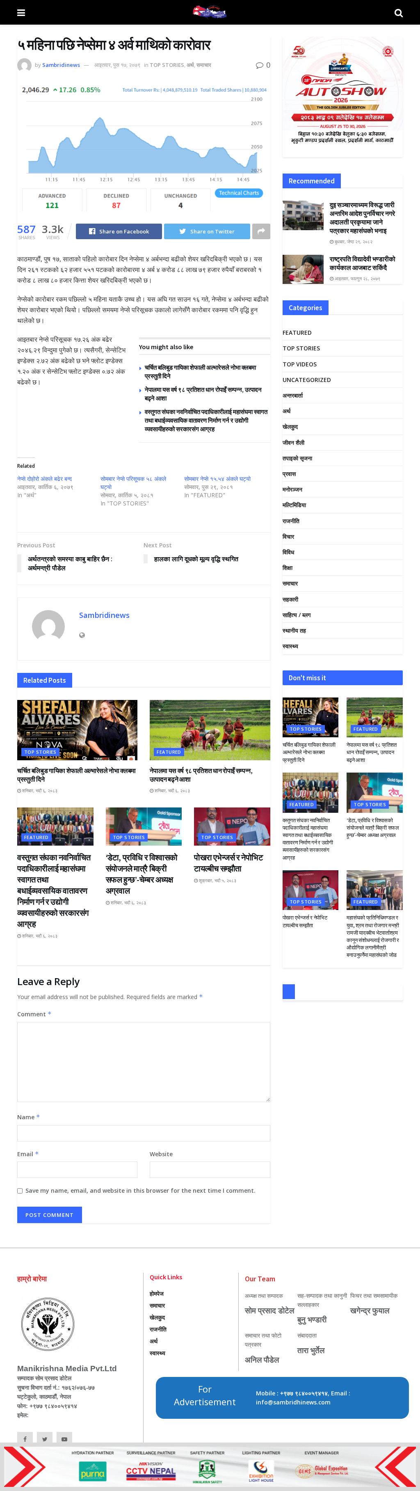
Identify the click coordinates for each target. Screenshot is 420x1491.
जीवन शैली (293, 442)
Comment (34, 1014)
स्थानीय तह (294, 630)
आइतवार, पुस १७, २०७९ (117, 65)
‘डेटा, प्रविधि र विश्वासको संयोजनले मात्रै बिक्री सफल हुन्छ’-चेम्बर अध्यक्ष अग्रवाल (373, 828)
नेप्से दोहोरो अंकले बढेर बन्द (44, 479)
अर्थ (190, 65)
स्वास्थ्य (290, 646)
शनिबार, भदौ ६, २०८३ (39, 790)
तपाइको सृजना (297, 458)
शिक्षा (287, 568)
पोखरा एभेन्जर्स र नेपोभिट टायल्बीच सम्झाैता (305, 921)
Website (161, 1154)
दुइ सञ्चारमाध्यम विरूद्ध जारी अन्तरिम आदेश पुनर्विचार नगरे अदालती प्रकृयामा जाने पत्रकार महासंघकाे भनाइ (362, 218)
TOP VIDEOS (300, 364)
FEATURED (169, 752)
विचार (288, 536)
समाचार (203, 65)
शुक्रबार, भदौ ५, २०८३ (217, 880)
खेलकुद (290, 426)
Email (28, 1154)
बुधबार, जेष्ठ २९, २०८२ (352, 241)
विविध (288, 552)
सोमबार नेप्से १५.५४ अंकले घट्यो (217, 479)
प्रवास (289, 474)
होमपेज (157, 1293)
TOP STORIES (167, 65)
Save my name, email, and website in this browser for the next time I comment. (140, 1190)
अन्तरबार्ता (293, 395)
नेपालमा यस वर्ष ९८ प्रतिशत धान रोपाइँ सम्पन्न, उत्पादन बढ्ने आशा (371, 752)
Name (28, 1117)
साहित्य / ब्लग (296, 615)
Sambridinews (61, 65)
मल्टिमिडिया (294, 505)
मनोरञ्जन (292, 489)
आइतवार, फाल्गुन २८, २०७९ (356, 278)
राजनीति (291, 521)
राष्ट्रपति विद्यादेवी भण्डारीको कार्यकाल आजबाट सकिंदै (362, 263)
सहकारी (290, 599)
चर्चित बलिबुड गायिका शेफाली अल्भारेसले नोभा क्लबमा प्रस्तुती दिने (309, 752)
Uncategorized (307, 380)
